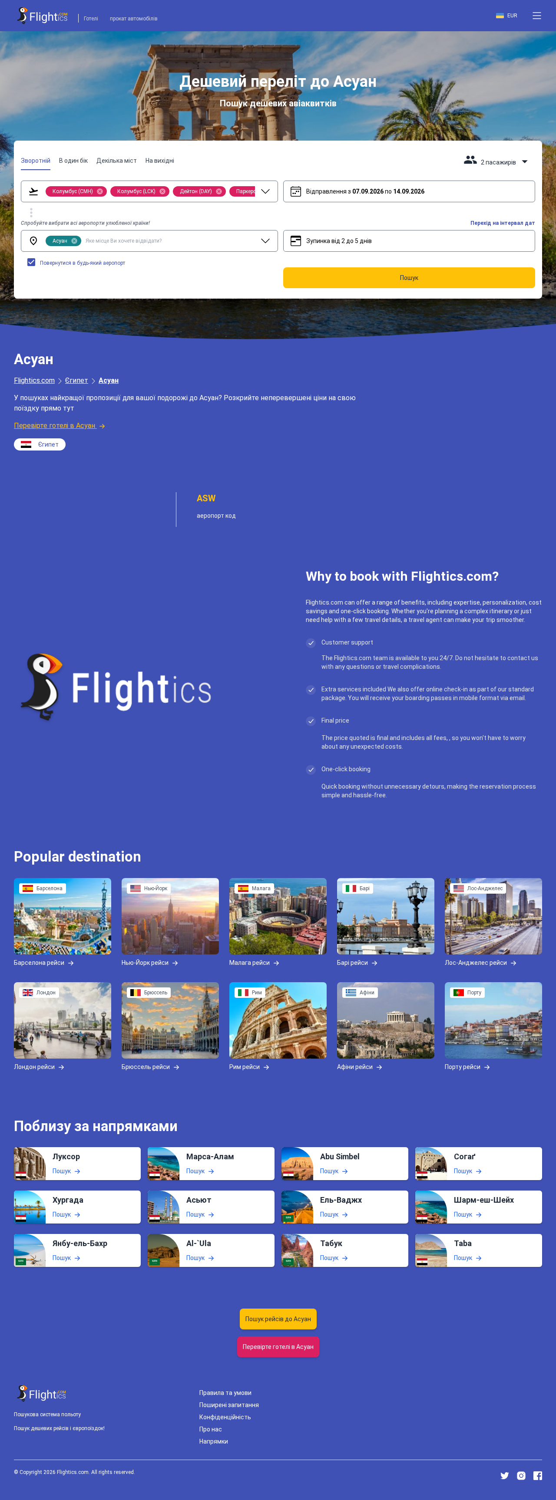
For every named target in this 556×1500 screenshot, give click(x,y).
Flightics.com (34, 380)
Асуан (109, 380)
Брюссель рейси (146, 1066)
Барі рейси (352, 962)
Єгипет (76, 380)
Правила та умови (225, 1392)
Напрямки (213, 1441)
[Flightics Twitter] (504, 1475)
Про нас (210, 1429)
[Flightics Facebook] (537, 1475)
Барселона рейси (39, 962)
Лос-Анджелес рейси (476, 962)
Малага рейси (249, 962)
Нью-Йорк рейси (145, 962)
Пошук (62, 1171)
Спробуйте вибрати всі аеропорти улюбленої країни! (85, 223)
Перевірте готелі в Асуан (54, 425)
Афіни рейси (355, 1066)
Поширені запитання (229, 1404)
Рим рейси (244, 1066)
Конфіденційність (225, 1417)
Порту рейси (462, 1066)
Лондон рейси (34, 1066)
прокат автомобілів (134, 19)
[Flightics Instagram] (521, 1475)
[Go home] (42, 1393)
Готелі (91, 19)
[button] (537, 15)
